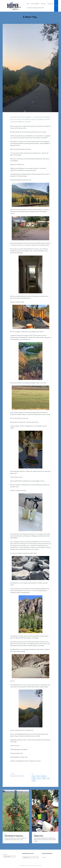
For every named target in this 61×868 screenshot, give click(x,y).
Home (28, 3)
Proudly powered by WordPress (24, 865)
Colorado (34, 778)
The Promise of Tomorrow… (14, 836)
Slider (22, 775)
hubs (48, 778)
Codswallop (14, 775)
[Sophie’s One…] (45, 811)
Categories (5, 854)
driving (39, 778)
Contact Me (50, 3)
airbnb (33, 776)
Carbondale (43, 776)
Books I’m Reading (35, 3)
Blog (11, 775)
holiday (43, 778)
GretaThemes (39, 865)
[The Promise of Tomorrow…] (16, 811)
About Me (43, 3)
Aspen (38, 776)
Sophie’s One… (39, 836)
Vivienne (25, 19)
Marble (33, 780)
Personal (19, 775)
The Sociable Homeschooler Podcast (35, 7)
